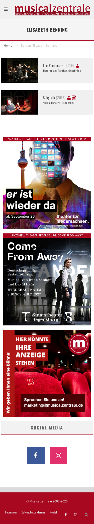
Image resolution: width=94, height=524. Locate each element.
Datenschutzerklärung (33, 512)
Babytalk (54, 97)
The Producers (58, 65)
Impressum (11, 512)
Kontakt (54, 512)
